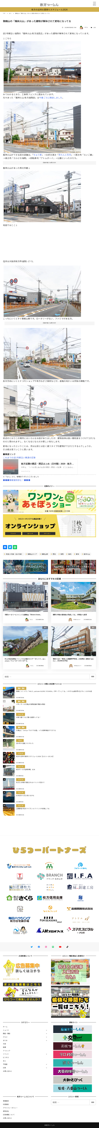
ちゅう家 (37, 154)
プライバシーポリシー (10, 1108)
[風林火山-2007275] (42, 290)
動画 (4, 1047)
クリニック (6, 1051)
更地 (54, 554)
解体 (77, 554)
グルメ (5, 1037)
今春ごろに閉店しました (50, 97)
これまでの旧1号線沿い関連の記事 (19, 457)
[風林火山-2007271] (42, 126)
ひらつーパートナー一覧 (11, 979)
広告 (4, 1068)
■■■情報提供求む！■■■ (16, 480)
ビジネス (6, 1057)
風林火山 (86, 554)
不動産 (5, 1064)
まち (95, 27)
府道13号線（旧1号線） (14, 554)
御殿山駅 (44, 554)
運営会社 (6, 1111)
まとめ (5, 1040)
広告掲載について (9, 1115)
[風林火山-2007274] (42, 409)
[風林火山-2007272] (42, 352)
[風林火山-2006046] (42, 195)
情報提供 (6, 1101)
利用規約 (6, 1104)
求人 (4, 1061)
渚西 (62, 554)
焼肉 (69, 554)
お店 (4, 1044)
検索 (92, 676)
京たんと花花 (65, 154)
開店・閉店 (6, 1033)
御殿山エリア (32, 554)
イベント (6, 1054)
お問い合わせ (7, 1071)
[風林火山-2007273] (42, 65)
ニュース (6, 1030)
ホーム (5, 1027)
